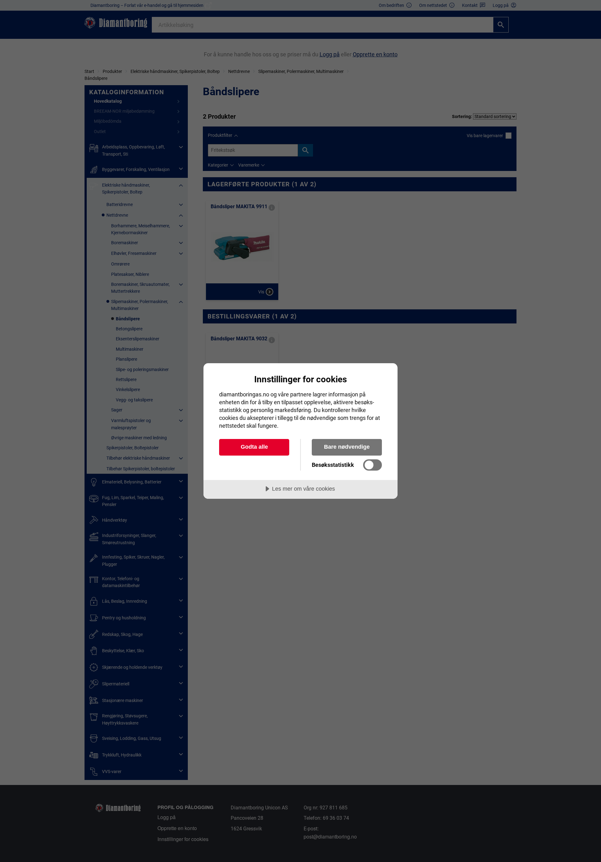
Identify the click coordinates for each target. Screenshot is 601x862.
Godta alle (254, 447)
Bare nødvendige (347, 447)
